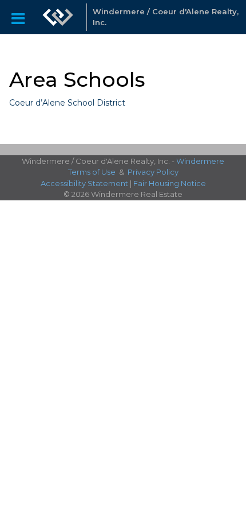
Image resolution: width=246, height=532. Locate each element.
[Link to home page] (58, 17)
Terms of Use (92, 171)
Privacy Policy (153, 171)
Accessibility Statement (84, 183)
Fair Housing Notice (169, 183)
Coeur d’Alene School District (67, 103)
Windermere (200, 161)
